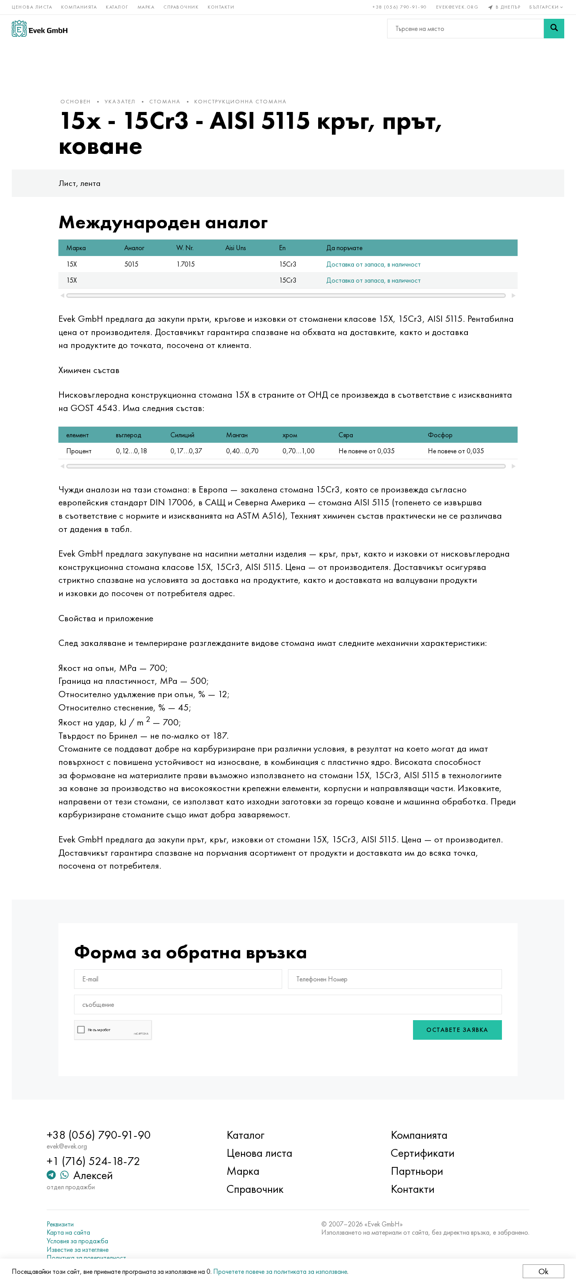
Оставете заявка (457, 1030)
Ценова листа (32, 7)
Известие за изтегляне (78, 1249)
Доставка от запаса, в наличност (373, 264)
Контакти (221, 7)
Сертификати (423, 1153)
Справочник (181, 7)
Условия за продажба (77, 1241)
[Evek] (39, 28)
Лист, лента (79, 183)
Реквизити (60, 1224)
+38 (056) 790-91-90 (400, 7)
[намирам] (554, 28)
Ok (543, 1271)
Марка (146, 7)
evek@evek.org (457, 7)
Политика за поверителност (86, 1257)
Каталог (117, 7)
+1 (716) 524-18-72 (93, 1161)
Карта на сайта (68, 1232)
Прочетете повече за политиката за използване (280, 1271)
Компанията (79, 7)
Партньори (417, 1171)
